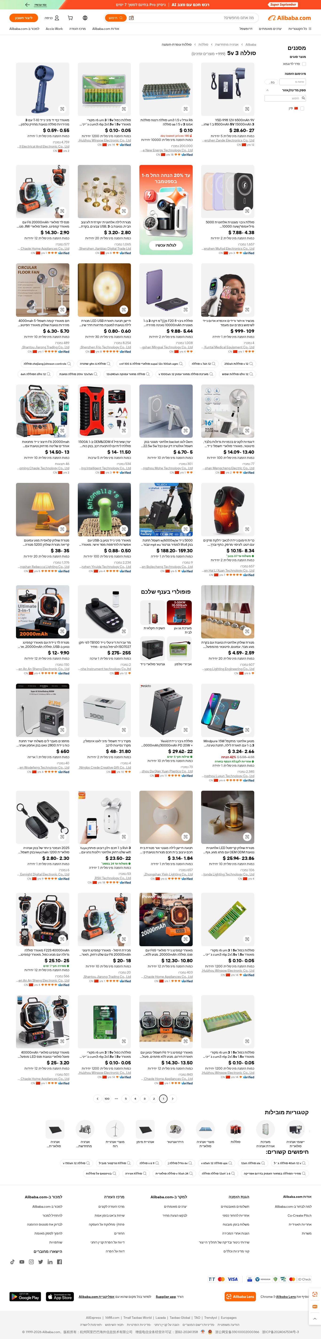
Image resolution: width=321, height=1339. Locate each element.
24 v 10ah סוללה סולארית (172, 1173)
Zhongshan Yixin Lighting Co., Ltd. (168, 874)
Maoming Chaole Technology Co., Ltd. (42, 468)
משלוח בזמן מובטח (236, 1224)
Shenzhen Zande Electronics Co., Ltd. (227, 140)
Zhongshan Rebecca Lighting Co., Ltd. (42, 567)
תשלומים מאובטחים (235, 1206)
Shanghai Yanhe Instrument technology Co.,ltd (104, 669)
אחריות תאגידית (300, 1224)
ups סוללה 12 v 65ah (214, 1163)
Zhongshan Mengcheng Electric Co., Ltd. (227, 468)
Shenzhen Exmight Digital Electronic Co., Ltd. (42, 874)
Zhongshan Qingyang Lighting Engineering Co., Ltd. (227, 669)
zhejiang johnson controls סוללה (45, 363)
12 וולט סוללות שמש (235, 374)
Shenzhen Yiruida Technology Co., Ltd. (104, 567)
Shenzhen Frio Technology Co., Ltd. (105, 347)
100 (107, 1098)
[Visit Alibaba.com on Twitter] (40, 1262)
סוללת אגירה (133, 1173)
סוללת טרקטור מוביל (112, 1163)
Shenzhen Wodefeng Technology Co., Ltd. (42, 767)
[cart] (69, 18)
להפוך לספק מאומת (48, 1233)
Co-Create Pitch (300, 1215)
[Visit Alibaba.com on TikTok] (12, 1262)
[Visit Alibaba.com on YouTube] (22, 1262)
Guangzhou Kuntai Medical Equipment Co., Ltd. (227, 347)
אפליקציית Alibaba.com (96, 1297)
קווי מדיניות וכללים (236, 1251)
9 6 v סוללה (147, 1163)
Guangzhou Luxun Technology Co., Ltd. (227, 776)
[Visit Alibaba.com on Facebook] (59, 1262)
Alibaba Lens (286, 1297)
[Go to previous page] (172, 1098)
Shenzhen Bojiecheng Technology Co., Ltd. (166, 567)
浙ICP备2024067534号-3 (280, 1332)
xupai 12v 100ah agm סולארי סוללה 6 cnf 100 (148, 363)
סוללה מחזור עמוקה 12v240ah (125, 374)
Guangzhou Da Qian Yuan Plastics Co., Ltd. (166, 771)
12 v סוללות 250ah (236, 363)
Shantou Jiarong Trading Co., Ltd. (45, 347)
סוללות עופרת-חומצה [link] (177, 44)
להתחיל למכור (52, 1215)
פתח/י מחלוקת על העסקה (107, 1224)
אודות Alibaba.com (297, 1197)
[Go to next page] (97, 1098)
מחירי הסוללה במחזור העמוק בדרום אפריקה (272, 1173)
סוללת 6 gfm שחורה (93, 363)
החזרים (119, 1233)
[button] (131, 18)
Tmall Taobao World (137, 1317)
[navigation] (285, 572)
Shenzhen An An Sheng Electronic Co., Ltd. (42, 669)
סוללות (203, 44)
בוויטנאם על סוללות (99, 1173)
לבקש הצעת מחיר (175, 1215)
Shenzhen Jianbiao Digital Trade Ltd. (105, 248)
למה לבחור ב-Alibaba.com (293, 1206)
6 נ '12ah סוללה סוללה (216, 1173)
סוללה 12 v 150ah (74, 1163)
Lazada (161, 1317)
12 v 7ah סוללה (201, 363)
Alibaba (251, 44)
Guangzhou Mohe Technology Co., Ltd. (166, 468)
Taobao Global (180, 1317)
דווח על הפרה (115, 1251)
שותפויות (55, 1242)
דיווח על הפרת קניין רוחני (107, 1242)
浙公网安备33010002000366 (237, 1332)
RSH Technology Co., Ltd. (112, 878)
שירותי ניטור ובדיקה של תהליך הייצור (224, 1242)
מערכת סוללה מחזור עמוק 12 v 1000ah (183, 374)
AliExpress (93, 1317)
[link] (315, 1294)
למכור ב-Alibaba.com (47, 1206)
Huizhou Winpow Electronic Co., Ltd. (104, 140)
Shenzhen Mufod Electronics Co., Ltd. (227, 248)
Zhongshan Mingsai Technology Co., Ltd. (166, 347)
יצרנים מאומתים (175, 1206)
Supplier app (166, 1297)
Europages (229, 1317)
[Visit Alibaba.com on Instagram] (31, 1262)
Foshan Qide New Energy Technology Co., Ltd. (166, 150)
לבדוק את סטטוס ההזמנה (44, 1224)
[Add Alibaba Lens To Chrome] (240, 1296)
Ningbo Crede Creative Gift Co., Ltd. (105, 767)
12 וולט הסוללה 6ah (33, 374)
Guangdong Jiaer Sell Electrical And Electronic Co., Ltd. (42, 146)
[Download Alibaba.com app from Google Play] (25, 1296)
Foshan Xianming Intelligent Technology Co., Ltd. (104, 468)
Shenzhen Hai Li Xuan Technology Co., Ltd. (227, 570)
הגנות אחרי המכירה (235, 1233)
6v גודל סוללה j (178, 1163)
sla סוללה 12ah (250, 1163)
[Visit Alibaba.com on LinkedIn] (50, 1262)
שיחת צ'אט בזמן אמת (110, 1215)
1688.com (112, 1317)
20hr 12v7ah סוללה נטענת (76, 374)
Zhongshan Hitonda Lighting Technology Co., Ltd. (227, 874)
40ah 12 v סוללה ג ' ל (287, 1163)
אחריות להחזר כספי (235, 1215)
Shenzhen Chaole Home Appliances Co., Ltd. (42, 248)
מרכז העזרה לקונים (111, 1206)
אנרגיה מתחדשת (227, 44)
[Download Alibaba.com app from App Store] (60, 1296)
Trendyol (210, 1317)
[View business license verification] (203, 1332)
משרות (307, 1233)
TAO (197, 1317)
